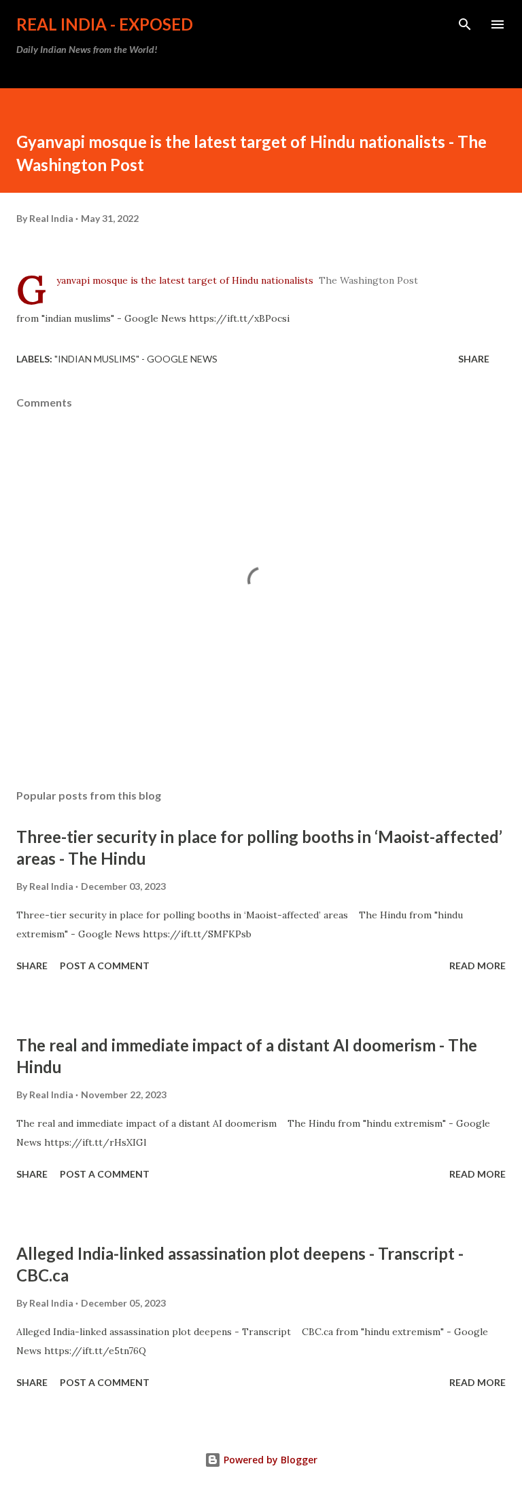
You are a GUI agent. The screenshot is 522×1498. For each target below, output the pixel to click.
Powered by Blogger (269, 1459)
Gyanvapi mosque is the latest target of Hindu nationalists (184, 280)
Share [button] (473, 358)
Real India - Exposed (104, 24)
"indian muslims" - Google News (136, 358)
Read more (477, 965)
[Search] (465, 24)
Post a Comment (105, 965)
